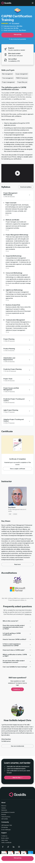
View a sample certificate (17, 468)
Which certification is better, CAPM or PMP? (15, 655)
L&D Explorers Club (6, 825)
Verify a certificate (6, 842)
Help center (4, 840)
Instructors (4, 810)
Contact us (16, 689)
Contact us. (28, 614)
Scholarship (4, 827)
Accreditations (5, 812)
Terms (3, 816)
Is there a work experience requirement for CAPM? (12, 644)
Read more (17, 564)
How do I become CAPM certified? (14, 639)
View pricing (17, 34)
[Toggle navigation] (33, 3)
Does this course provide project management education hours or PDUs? (14, 627)
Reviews (3, 814)
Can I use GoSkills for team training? (15, 667)
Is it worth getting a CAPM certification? (12, 634)
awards (13, 812)
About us (3, 805)
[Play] (17, 173)
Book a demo (5, 838)
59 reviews (15, 23)
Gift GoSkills (4, 819)
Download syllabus (25, 187)
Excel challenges (6, 829)
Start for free (16, 777)
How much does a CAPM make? (13, 650)
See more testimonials (17, 746)
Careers (3, 808)
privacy (8, 816)
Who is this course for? (10, 621)
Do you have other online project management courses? (14, 661)
